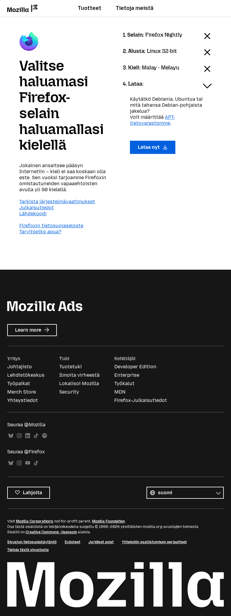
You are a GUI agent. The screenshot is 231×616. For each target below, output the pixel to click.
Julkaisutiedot (36, 207)
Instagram (19, 436)
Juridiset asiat (101, 542)
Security (69, 392)
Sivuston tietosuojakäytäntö (32, 542)
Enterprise (126, 375)
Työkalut (124, 383)
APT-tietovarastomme (152, 120)
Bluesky (10, 436)
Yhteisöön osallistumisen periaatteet (154, 542)
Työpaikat (18, 383)
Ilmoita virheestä (79, 375)
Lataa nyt (149, 147)
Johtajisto (19, 366)
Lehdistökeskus (26, 375)
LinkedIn (27, 436)
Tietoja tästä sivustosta (28, 550)
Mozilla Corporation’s (34, 521)
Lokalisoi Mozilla (79, 383)
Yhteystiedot (22, 400)
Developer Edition (135, 366)
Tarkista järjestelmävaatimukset (57, 201)
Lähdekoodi (33, 213)
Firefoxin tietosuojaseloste (51, 225)
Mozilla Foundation (108, 521)
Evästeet (72, 542)
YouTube (27, 463)
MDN (119, 392)
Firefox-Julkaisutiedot (140, 400)
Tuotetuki (70, 366)
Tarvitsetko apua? (40, 231)
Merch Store (21, 392)
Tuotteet (89, 8)
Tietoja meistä (134, 8)
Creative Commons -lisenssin (51, 532)
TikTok (36, 436)
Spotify (44, 436)
